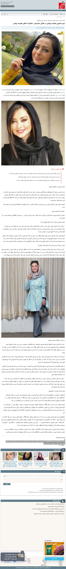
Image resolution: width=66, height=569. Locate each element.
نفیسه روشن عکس (10, 441)
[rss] (9, 4)
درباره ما (28, 559)
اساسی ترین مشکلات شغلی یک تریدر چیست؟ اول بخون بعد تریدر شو (48, 509)
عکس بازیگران (59, 17)
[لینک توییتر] (61, 446)
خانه (64, 17)
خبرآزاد (36, 567)
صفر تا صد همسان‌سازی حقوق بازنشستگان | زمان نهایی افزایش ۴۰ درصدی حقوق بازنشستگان (39, 177)
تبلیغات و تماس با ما (26, 561)
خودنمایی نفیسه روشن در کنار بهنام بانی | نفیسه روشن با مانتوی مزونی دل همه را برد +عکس (41, 464)
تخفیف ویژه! (54, 559)
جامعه (45, 563)
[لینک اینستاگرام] (29, 563)
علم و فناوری (43, 565)
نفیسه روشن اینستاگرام (53, 441)
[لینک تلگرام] (63, 446)
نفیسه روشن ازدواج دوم (31, 441)
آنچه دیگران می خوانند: (56, 169)
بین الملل (44, 561)
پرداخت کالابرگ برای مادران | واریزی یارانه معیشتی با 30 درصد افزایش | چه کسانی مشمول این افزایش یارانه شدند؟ (34, 174)
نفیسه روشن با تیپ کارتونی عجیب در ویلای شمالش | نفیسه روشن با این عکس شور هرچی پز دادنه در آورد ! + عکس (56, 464)
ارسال (7, 484)
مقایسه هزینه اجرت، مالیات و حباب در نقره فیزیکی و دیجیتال (50, 504)
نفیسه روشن (62, 441)
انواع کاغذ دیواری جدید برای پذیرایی (56, 506)
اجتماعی (60, 563)
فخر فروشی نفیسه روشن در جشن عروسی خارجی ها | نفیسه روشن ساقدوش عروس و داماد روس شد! (25, 464)
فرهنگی (60, 565)
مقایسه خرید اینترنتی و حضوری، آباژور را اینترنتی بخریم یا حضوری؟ (49, 514)
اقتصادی (60, 561)
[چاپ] (4, 15)
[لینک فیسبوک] (59, 446)
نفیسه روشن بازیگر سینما (59, 443)
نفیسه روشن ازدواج (48, 443)
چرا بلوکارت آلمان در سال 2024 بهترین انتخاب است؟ (52, 511)
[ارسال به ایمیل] (2, 15)
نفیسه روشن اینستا (42, 441)
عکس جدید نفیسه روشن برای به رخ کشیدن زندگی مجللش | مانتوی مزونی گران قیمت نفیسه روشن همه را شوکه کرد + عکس (10, 464)
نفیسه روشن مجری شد (20, 441)
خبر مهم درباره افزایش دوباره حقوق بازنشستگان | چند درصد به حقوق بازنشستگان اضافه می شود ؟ (38, 180)
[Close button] (63, 541)
